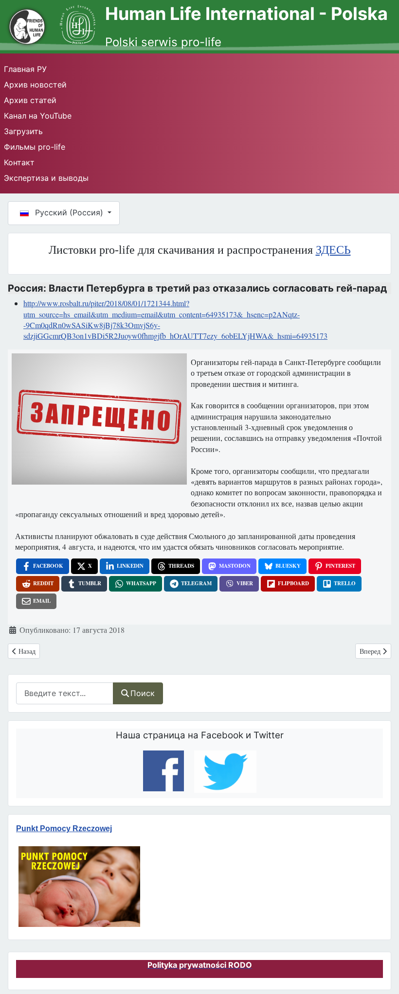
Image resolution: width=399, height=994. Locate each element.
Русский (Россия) (69, 212)
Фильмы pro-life (34, 147)
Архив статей (30, 100)
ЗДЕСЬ (333, 250)
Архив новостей (35, 84)
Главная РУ (25, 69)
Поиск (142, 693)
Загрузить (23, 131)
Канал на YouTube (38, 116)
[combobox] (64, 693)
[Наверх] (380, 969)
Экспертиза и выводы (46, 178)
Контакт (19, 162)
